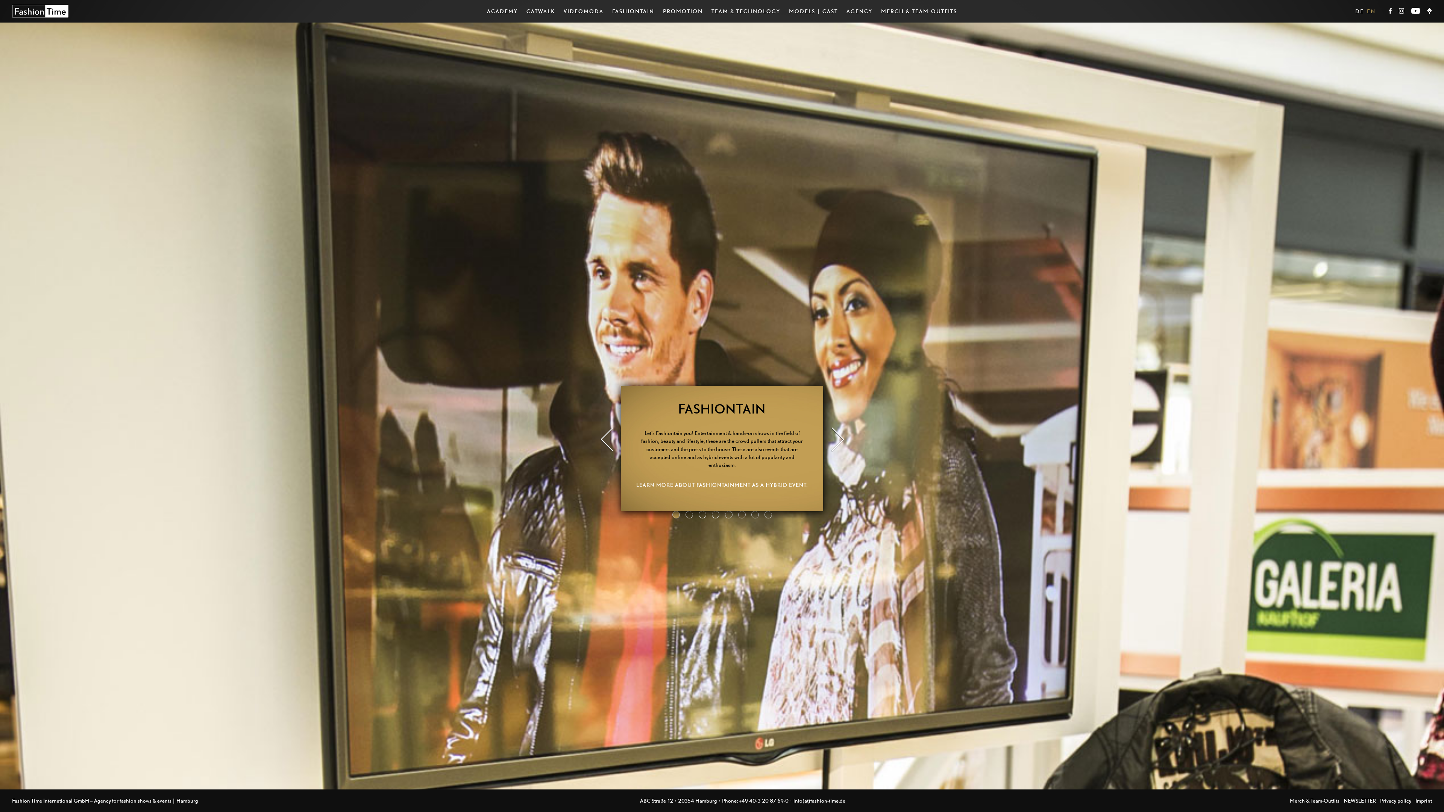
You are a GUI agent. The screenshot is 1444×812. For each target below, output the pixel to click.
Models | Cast (813, 11)
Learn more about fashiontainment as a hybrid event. (722, 485)
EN (1371, 11)
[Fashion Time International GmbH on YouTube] (1416, 12)
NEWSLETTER (1360, 800)
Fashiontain (633, 11)
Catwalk (540, 11)
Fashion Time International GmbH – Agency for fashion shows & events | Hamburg (105, 800)
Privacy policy (1395, 800)
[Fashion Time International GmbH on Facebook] (1391, 12)
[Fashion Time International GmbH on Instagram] (1402, 12)
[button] (606, 440)
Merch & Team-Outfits (919, 11)
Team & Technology (745, 11)
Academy (502, 11)
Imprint (1423, 800)
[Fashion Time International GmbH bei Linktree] (1429, 12)
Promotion (683, 11)
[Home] (40, 11)
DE (1359, 11)
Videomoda (584, 11)
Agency (859, 11)
